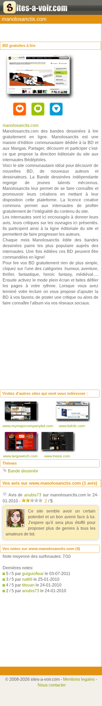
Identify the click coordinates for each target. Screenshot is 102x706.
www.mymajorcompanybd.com (28, 426)
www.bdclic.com (72, 426)
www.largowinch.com (21, 456)
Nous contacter (52, 685)
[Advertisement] (42, 30)
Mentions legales (79, 679)
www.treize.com (57, 456)
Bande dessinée (23, 471)
